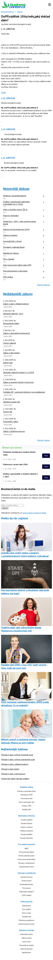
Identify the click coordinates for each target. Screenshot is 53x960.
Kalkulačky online (26, 934)
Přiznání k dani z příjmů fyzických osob (17, 755)
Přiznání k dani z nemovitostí (13, 774)
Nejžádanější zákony (18, 294)
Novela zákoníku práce (26, 856)
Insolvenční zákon (10, 421)
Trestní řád (7, 411)
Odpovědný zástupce (26, 892)
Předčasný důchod (26, 831)
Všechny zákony (43, 440)
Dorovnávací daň (26, 798)
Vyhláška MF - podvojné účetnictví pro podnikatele (24, 392)
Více (46, 455)
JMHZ (26, 848)
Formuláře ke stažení (26, 945)
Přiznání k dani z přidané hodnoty (14, 764)
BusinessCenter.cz (7, 12)
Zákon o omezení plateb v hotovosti (18, 382)
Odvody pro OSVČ (26, 795)
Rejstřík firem (26, 953)
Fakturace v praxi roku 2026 (15, 464)
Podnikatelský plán (26, 884)
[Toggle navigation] (49, 4)
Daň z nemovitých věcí (26, 802)
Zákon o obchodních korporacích (16, 333)
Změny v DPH (26, 806)
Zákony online (27, 938)
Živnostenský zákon (11, 323)
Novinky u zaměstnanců (26, 863)
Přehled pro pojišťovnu (26, 920)
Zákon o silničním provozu (14, 431)
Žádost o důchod (26, 827)
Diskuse (20, 12)
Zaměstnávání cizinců (26, 867)
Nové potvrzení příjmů (26, 852)
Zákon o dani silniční (11, 353)
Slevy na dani (26, 913)
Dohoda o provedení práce (26, 791)
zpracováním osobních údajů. (34, 513)
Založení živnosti (26, 877)
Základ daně (26, 906)
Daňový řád (7, 362)
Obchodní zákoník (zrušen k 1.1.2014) (18, 372)
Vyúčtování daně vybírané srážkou (15, 778)
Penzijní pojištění (26, 834)
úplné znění (8, 307)
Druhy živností (26, 881)
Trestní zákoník (9, 343)
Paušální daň (26, 809)
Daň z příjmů (26, 909)
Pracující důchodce (26, 838)
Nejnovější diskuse (16, 189)
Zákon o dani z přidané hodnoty (16, 304)
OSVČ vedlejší (26, 895)
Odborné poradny (26, 949)
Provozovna (26, 888)
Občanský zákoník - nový (13, 313)
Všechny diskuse (43, 285)
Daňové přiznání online (26, 924)
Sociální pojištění (26, 820)
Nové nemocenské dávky (26, 859)
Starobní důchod (26, 823)
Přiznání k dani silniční (10, 769)
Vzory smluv (26, 942)
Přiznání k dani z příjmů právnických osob (18, 759)
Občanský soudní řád (11, 402)
